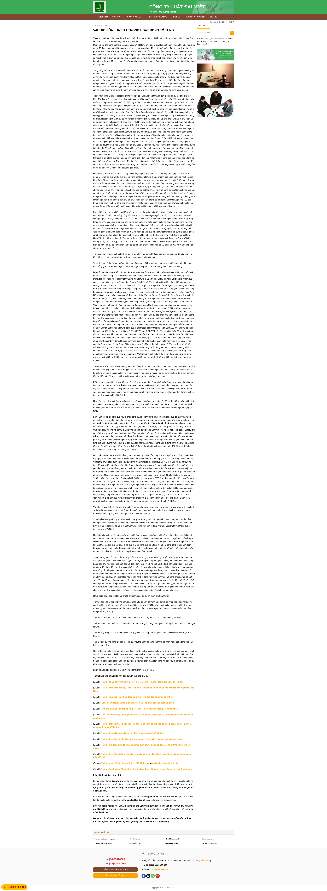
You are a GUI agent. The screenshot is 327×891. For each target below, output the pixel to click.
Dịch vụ (176, 17)
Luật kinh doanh (172, 839)
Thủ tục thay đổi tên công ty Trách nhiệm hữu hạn (125, 763)
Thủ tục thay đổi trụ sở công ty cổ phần (120, 724)
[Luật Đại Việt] (106, 7)
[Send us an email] (148, 876)
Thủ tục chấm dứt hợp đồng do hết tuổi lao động (124, 682)
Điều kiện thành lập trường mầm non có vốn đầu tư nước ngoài (132, 715)
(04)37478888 (117, 859)
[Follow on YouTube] (157, 876)
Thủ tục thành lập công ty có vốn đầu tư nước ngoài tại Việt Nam (132, 733)
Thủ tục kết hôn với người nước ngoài (164, 739)
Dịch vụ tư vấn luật (209, 843)
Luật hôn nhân (172, 843)
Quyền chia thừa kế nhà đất (164, 763)
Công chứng (207, 839)
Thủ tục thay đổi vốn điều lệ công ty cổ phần (122, 739)
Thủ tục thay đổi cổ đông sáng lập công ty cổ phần (125, 754)
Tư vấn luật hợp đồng (103, 843)
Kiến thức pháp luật (158, 17)
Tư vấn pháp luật (134, 17)
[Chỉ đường (204, 860)
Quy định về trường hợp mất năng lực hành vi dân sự (166, 769)
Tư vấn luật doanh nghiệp (105, 839)
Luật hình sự (135, 843)
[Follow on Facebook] (144, 876)
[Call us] (153, 876)
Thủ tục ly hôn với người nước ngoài (160, 709)
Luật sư (116, 17)
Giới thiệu (104, 17)
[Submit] (232, 33)
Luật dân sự (135, 839)
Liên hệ (213, 17)
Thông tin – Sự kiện (195, 17)
